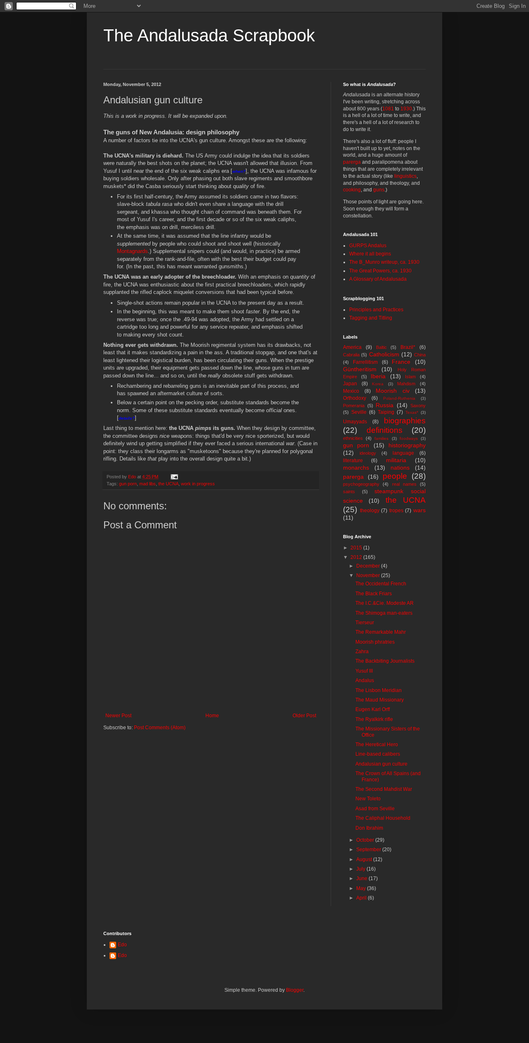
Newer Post (118, 715)
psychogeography (361, 484)
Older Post (304, 715)
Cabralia (351, 354)
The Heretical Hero (376, 744)
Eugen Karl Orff (372, 709)
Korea (378, 384)
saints (349, 491)
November (368, 575)
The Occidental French (380, 584)
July (361, 869)
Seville (359, 412)
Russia (384, 405)
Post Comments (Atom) (160, 727)
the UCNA (168, 483)
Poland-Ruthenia (399, 398)
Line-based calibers (377, 754)
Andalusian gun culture (381, 764)
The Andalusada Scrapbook (209, 35)
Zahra (362, 651)
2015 (356, 548)
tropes (396, 510)
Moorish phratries (375, 642)
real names (404, 484)
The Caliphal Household (382, 818)
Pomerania (354, 405)
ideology (368, 453)
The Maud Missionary (379, 700)
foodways (409, 438)
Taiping (386, 412)
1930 (406, 109)
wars (419, 510)
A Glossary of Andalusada (378, 279)
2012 (356, 557)
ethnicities (353, 438)
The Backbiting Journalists (385, 661)
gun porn (128, 483)
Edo (122, 945)
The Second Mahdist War (383, 789)
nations (400, 467)
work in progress (198, 483)
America (352, 347)
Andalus (364, 680)
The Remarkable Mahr (380, 632)
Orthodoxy (354, 398)
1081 (388, 109)
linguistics (405, 176)
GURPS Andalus (367, 245)
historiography (407, 445)
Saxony (418, 405)
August (364, 859)
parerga (352, 162)
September (369, 849)
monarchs (356, 467)
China (420, 354)
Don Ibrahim (369, 828)
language (403, 453)
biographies (405, 420)
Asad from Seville (375, 808)
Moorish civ (393, 390)
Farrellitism (365, 362)
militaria (396, 460)
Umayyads (355, 422)
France (401, 361)
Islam (410, 376)
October (365, 840)
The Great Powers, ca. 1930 (380, 271)
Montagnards (132, 251)
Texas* (411, 412)
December (368, 566)
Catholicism (384, 354)
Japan (350, 384)
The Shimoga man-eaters (383, 613)
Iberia (378, 376)
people (395, 476)
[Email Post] (174, 476)
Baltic (381, 347)
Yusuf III (364, 671)
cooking (352, 190)
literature (353, 460)
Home (212, 715)
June (362, 878)
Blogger (294, 990)
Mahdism (406, 383)
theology (369, 510)
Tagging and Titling (370, 318)
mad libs (147, 483)
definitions (385, 430)
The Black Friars (373, 594)
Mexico (351, 391)
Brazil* (407, 347)
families (381, 438)
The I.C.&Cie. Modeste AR (384, 603)
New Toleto (368, 799)
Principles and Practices (376, 310)
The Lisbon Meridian (378, 690)
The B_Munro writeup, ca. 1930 (384, 262)
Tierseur (364, 622)
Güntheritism (359, 369)
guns (378, 190)
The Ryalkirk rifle (374, 719)
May (361, 888)
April (362, 898)
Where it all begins (370, 254)
